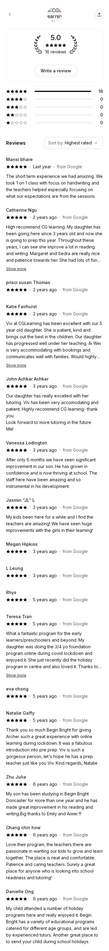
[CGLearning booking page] (10, 14)
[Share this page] (99, 14)
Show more (16, 269)
